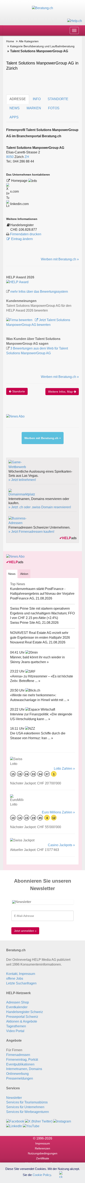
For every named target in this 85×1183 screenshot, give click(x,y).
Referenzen (42, 1148)
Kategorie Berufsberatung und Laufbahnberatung (42, 46)
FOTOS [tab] (53, 108)
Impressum (42, 1143)
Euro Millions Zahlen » (58, 812)
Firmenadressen (18, 1055)
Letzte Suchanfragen (21, 983)
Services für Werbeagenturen (27, 1112)
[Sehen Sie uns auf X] (38, 1121)
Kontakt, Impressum (20, 974)
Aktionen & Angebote (21, 1021)
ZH (27, 157)
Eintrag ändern (22, 239)
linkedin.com (19, 204)
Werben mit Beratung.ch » (60, 259)
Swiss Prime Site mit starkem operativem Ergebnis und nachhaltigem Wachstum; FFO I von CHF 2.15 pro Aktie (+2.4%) (42, 613)
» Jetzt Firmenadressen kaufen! (31, 531)
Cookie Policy (42, 1174)
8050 (10, 157)
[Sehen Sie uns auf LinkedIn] (14, 1126)
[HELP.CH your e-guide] (74, 20)
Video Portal (15, 1031)
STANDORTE (58, 99)
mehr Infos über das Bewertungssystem (39, 291)
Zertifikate (42, 1158)
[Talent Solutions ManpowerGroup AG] (17, 282)
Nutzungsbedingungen (42, 1153)
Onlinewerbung (17, 1073)
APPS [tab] (14, 117)
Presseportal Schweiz (22, 1016)
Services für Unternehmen (25, 1107)
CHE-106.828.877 (23, 229)
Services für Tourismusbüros (27, 1102)
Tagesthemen (16, 1026)
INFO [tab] (37, 99)
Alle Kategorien (29, 41)
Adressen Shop (17, 1002)
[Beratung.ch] (42, 8)
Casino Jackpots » (61, 845)
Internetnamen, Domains (24, 1069)
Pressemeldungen (19, 1078)
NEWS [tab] (14, 108)
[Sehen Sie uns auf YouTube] (31, 1126)
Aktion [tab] (24, 573)
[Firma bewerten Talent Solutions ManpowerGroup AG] (19, 320)
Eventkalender (16, 1007)
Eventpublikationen (20, 1064)
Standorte (18, 391)
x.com (14, 191)
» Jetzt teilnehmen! (22, 480)
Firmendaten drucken (25, 234)
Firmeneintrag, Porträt (22, 1059)
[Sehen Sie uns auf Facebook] (15, 1121)
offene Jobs (14, 978)
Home (10, 41)
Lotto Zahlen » (64, 768)
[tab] (12, 573)
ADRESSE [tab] (17, 99)
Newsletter (14, 1097)
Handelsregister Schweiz (24, 1012)
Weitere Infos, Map (61, 391)
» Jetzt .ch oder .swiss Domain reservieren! (39, 507)
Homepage (19, 180)
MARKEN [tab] (34, 108)
